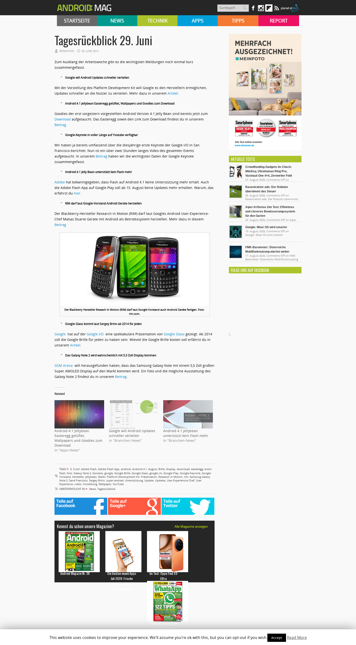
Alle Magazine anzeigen (191, 526)
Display (170, 469)
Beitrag (60, 124)
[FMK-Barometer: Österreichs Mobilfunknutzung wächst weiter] (235, 257)
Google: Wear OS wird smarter (266, 227)
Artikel (173, 93)
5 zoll (76, 469)
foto (69, 473)
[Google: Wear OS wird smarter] (235, 237)
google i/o (155, 473)
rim (186, 477)
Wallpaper (105, 484)
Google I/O (95, 334)
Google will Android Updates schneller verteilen (132, 433)
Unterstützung (134, 480)
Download (62, 119)
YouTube (118, 484)
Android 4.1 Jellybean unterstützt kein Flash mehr (185, 433)
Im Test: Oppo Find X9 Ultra (163, 576)
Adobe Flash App (108, 469)
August (152, 469)
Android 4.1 (139, 469)
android (126, 469)
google (108, 473)
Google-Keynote (190, 473)
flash (62, 473)
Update (149, 480)
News (117, 20)
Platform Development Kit (123, 477)
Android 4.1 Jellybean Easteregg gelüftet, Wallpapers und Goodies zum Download (78, 438)
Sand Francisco (78, 480)
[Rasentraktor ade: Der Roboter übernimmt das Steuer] (235, 197)
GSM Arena (63, 365)
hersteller (78, 477)
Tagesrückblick (106, 489)
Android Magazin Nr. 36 (75, 573)
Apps (197, 20)
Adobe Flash (89, 469)
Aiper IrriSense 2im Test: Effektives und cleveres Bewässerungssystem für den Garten (270, 211)
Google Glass (174, 334)
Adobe (59, 182)
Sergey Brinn (97, 480)
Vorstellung (90, 484)
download (183, 469)
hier (77, 193)
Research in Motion (170, 477)
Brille (161, 469)
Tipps (238, 20)
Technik (157, 20)
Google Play (170, 473)
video (77, 484)
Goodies (98, 473)
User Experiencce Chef (180, 480)
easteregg (197, 469)
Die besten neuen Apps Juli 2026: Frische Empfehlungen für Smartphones (121, 581)
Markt (101, 477)
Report (279, 20)
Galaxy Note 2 (82, 473)
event (207, 469)
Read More (297, 637)
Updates (160, 480)
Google (61, 334)
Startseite (77, 20)
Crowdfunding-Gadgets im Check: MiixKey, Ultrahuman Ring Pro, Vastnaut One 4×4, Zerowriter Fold (268, 171)
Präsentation (149, 477)
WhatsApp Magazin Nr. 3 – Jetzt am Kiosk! (163, 626)
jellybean (91, 477)
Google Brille (122, 473)
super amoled (115, 480)
